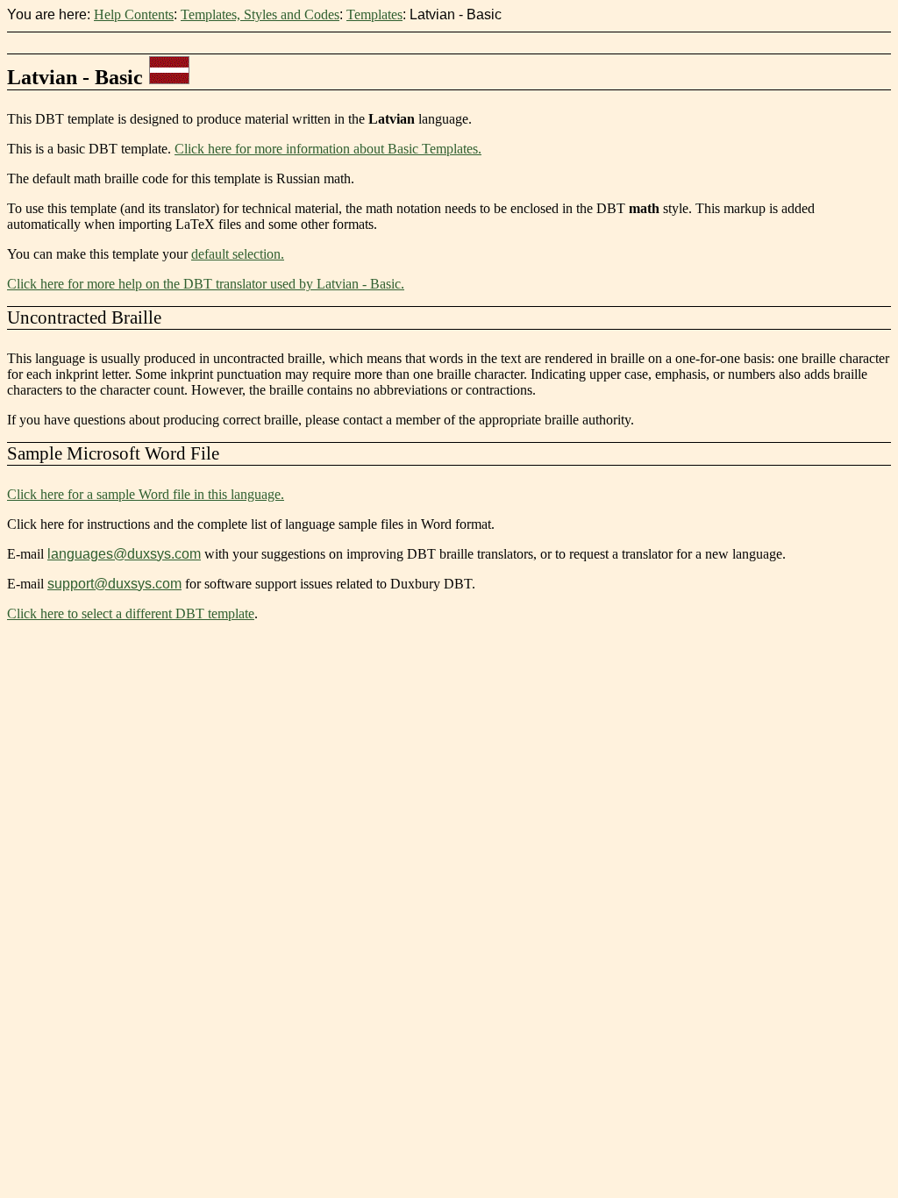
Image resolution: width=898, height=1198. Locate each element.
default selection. (237, 253)
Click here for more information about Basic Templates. (328, 148)
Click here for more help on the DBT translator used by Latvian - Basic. (205, 283)
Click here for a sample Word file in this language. (145, 494)
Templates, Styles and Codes (260, 14)
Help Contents (134, 14)
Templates (374, 14)
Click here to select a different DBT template (130, 613)
